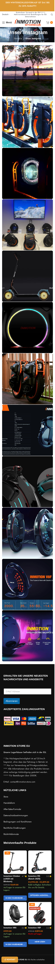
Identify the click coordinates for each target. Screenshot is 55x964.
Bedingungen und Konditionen (18, 821)
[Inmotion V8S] (15, 913)
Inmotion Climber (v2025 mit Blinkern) (12, 879)
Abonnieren (12, 701)
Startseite (18, 38)
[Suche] (52, 14)
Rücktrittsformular (11, 834)
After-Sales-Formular (12, 809)
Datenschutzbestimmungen (16, 815)
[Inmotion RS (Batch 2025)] (39, 862)
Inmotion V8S (10, 928)
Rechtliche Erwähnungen (15, 827)
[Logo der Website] (28, 22)
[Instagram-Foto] (27, 70)
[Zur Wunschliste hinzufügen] (24, 852)
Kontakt (11, 959)
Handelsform (9, 802)
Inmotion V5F (34, 928)
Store (6, 796)
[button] (15, 898)
